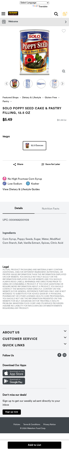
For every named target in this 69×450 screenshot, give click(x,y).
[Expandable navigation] (3, 13)
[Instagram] (64, 356)
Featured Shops (10, 97)
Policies (16, 425)
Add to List (34, 445)
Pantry (6, 101)
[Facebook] (59, 356)
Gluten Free (51, 97)
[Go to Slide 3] (41, 83)
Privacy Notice (49, 425)
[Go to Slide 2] (27, 83)
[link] (51, 164)
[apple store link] (14, 375)
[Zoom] (63, 71)
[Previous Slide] (7, 83)
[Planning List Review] (64, 15)
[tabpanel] (34, 229)
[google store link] (14, 383)
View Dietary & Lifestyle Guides (21, 189)
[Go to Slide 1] (14, 83)
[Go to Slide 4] (54, 83)
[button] (56, 14)
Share (20, 164)
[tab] (18, 209)
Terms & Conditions (31, 425)
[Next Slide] (62, 83)
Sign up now (11, 412)
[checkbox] (64, 31)
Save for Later (52, 164)
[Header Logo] (12, 14)
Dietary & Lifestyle (31, 97)
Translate (43, 6)
